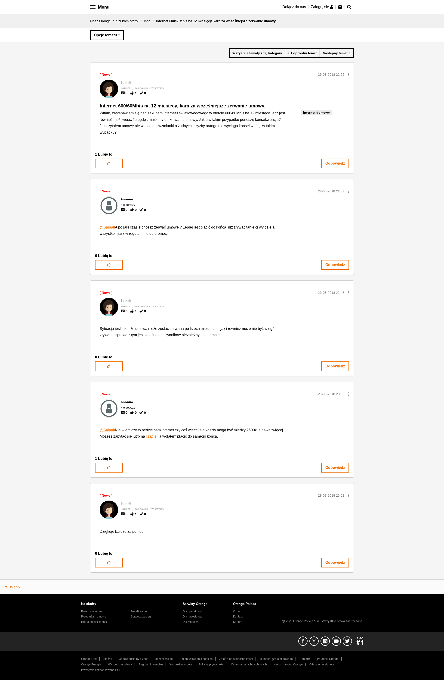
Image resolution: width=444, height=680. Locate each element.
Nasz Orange (100, 21)
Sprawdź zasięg (141, 616)
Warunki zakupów (181, 664)
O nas (236, 611)
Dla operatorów (192, 611)
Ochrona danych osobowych (249, 664)
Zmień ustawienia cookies (196, 659)
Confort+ (304, 659)
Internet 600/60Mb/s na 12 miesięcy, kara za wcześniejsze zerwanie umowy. (182, 105)
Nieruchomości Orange (288, 664)
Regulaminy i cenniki (94, 622)
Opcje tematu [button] (105, 35)
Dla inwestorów (192, 616)
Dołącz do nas (294, 7)
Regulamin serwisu (151, 664)
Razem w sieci (164, 659)
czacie (151, 436)
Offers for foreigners (321, 664)
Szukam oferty (127, 21)
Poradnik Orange (328, 659)
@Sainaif (107, 227)
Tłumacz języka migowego (276, 659)
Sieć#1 (107, 659)
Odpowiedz (335, 163)
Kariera (237, 622)
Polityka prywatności (211, 664)
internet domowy (316, 112)
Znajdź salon (139, 611)
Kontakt (238, 616)
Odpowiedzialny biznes (133, 659)
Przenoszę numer (92, 611)
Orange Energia (91, 664)
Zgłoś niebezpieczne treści (236, 659)
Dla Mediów (190, 622)
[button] (348, 74)
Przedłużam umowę (93, 616)
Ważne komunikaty (120, 664)
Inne (147, 21)
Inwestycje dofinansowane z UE (101, 670)
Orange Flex (89, 659)
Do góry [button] (14, 587)
